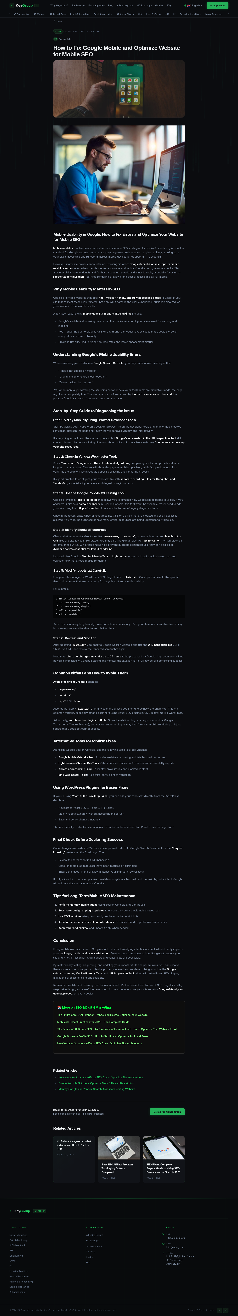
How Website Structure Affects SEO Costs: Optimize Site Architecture (99, 1043)
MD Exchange (144, 5)
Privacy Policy (196, 1310)
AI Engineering (21, 14)
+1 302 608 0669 (175, 1238)
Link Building (153, 14)
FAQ (169, 5)
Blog (110, 5)
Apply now (219, 5)
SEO (140, 14)
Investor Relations (190, 14)
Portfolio (90, 1251)
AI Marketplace (124, 5)
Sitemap (210, 1310)
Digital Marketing (80, 14)
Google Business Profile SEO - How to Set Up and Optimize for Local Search (103, 1036)
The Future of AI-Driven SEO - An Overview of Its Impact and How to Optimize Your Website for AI (117, 1029)
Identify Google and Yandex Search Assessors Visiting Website (96, 1089)
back (59, 21)
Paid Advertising (103, 14)
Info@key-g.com (175, 1247)
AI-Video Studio (125, 14)
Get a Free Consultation (167, 1111)
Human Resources (213, 14)
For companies (96, 5)
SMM (167, 14)
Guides (159, 5)
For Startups (78, 5)
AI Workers (39, 14)
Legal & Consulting (19, 1286)
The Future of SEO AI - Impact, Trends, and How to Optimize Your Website (102, 1015)
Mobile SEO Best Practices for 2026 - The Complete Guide (93, 1022)
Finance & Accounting (21, 1281)
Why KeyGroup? (59, 5)
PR (174, 14)
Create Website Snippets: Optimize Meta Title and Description (96, 1083)
